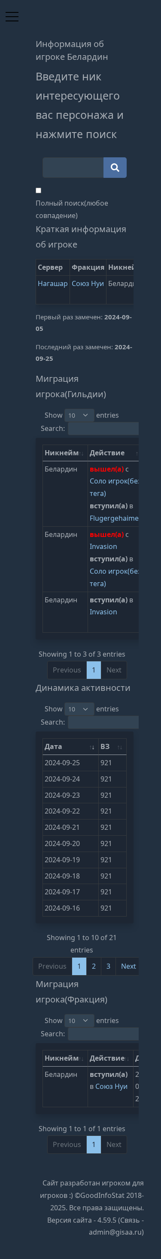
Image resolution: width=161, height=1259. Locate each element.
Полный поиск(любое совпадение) (72, 209)
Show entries (82, 415)
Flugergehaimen (116, 518)
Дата (53, 746)
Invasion (103, 546)
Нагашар (53, 283)
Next (128, 966)
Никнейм (62, 452)
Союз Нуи (88, 283)
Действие (107, 452)
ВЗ (104, 746)
